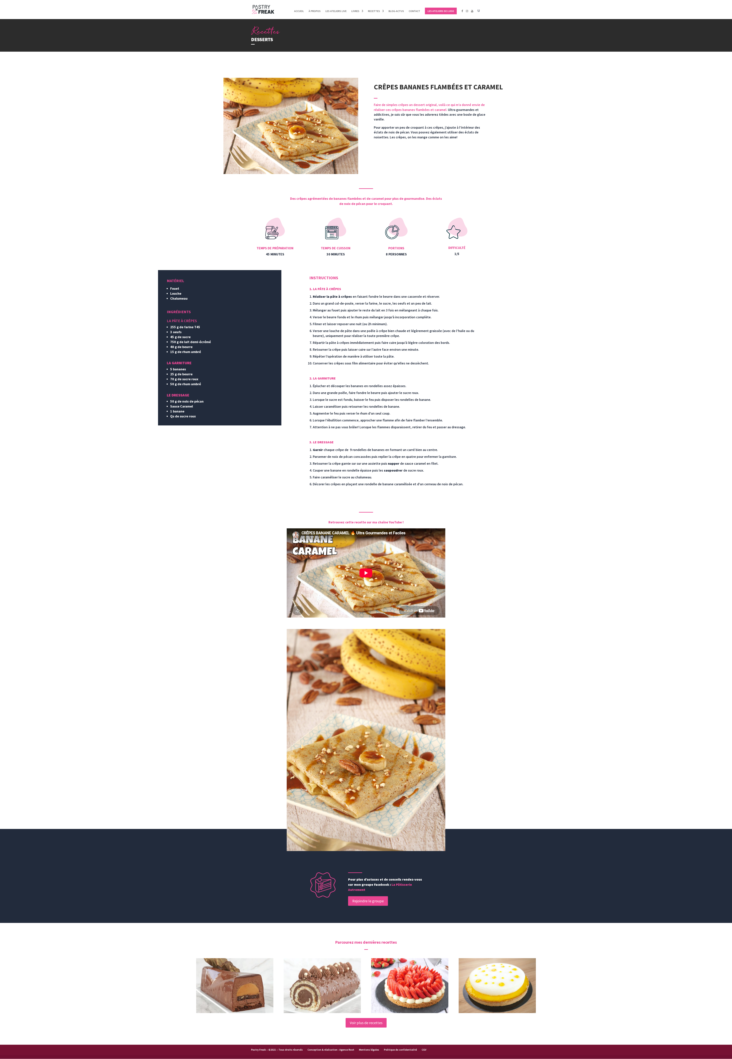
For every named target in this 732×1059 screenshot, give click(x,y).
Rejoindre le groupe (368, 901)
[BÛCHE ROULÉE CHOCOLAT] (322, 985)
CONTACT (414, 11)
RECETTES (374, 11)
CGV (424, 1049)
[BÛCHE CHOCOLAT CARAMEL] (235, 985)
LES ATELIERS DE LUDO (441, 11)
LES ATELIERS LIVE (336, 11)
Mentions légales (369, 1049)
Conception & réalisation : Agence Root (330, 1049)
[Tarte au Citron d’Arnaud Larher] (497, 985)
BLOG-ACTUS (396, 11)
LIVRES (355, 11)
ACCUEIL (299, 11)
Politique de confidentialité (400, 1049)
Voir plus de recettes (366, 1022)
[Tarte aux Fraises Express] (410, 985)
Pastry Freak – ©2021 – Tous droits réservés (277, 1049)
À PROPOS (315, 11)
